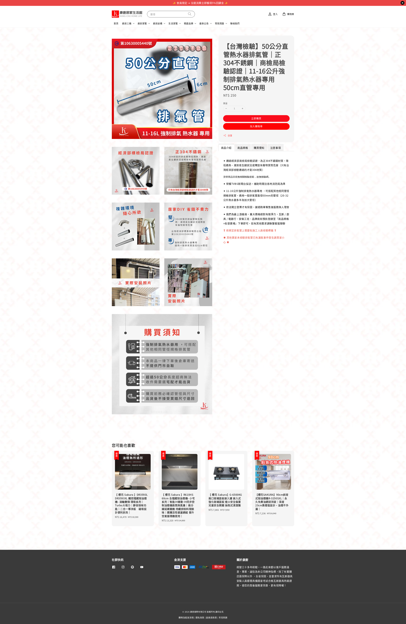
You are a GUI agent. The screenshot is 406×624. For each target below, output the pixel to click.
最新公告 (204, 23)
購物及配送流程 (186, 617)
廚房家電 (142, 23)
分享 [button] (230, 135)
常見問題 (219, 23)
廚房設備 (157, 23)
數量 (225, 103)
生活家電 (173, 23)
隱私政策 (200, 617)
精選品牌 (188, 23)
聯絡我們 (234, 23)
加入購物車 (256, 126)
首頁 (116, 23)
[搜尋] (190, 14)
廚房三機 (126, 23)
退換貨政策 (211, 617)
